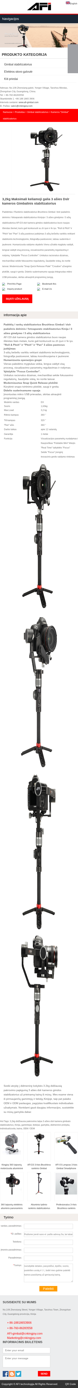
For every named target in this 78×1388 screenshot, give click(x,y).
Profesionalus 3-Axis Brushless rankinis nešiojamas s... (66, 1208)
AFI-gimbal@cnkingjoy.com (24, 1333)
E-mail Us (47, 289)
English (73, 3)
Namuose (8, 112)
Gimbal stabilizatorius (18, 64)
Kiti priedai (11, 78)
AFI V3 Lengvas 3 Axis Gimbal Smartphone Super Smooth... (66, 1168)
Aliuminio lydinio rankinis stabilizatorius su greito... (39, 1208)
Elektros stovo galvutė (18, 71)
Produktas (20, 112)
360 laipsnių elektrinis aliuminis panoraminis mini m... (12, 1208)
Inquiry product (14, 289)
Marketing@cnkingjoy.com (24, 1337)
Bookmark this (49, 284)
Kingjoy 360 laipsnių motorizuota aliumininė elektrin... (12, 1168)
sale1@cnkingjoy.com (21, 106)
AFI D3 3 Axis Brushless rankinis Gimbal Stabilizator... (39, 1168)
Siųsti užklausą (17, 298)
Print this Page (14, 284)
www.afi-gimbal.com (28, 102)
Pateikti (48, 1289)
